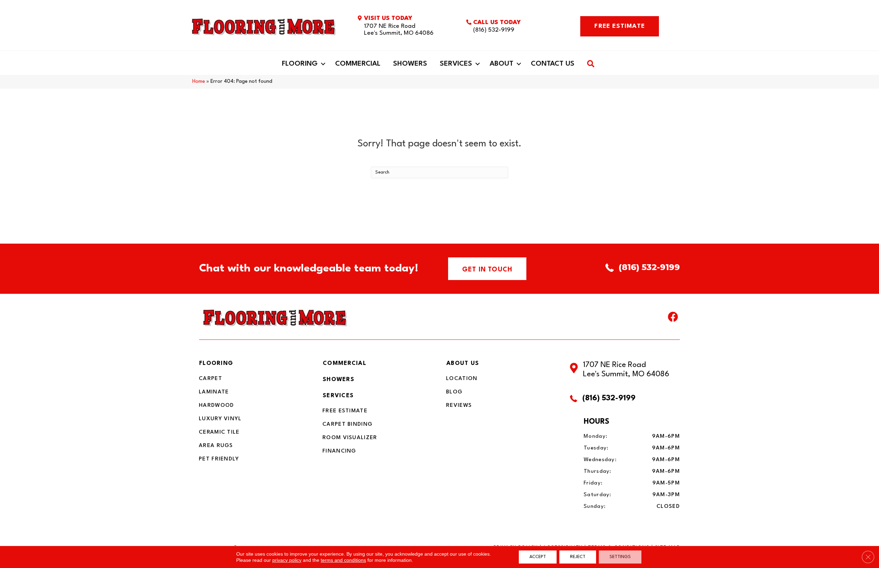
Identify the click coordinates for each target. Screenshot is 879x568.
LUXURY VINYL (220, 419)
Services (456, 63)
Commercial (357, 63)
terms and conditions (343, 560)
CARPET (210, 378)
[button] (323, 64)
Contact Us (552, 63)
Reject (577, 557)
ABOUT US (462, 363)
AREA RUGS (216, 445)
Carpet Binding (347, 424)
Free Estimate (344, 411)
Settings (620, 557)
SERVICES (338, 396)
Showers (410, 63)
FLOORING (216, 363)
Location (461, 378)
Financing (339, 451)
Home (198, 81)
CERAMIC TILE (219, 432)
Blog (454, 392)
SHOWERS (338, 379)
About (501, 63)
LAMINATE (214, 392)
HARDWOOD (216, 405)
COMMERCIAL (344, 363)
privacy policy (286, 560)
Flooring (300, 63)
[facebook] (673, 318)
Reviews (459, 405)
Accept (537, 557)
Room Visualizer (349, 438)
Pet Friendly (219, 459)
